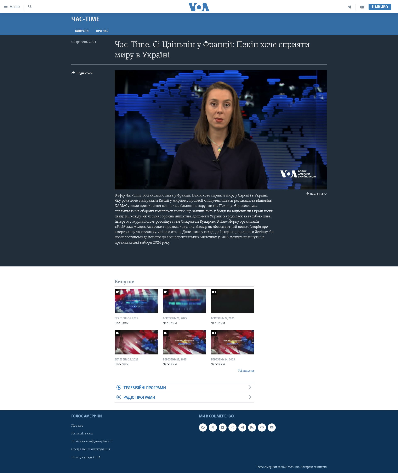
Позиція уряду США (86, 457)
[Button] (82, 74)
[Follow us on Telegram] (242, 428)
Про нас (102, 31)
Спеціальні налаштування (90, 449)
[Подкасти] (262, 428)
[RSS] (252, 428)
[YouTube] (362, 7)
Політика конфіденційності (92, 441)
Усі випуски (246, 370)
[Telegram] (349, 7)
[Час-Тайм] (136, 301)
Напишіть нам (82, 433)
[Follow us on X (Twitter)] (213, 428)
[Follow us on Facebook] (203, 428)
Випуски (82, 31)
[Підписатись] (272, 428)
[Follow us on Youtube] (223, 428)
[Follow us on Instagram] (232, 428)
